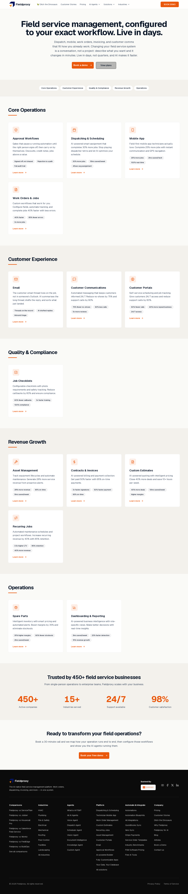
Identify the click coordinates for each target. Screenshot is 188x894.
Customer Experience (72, 88)
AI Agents (93, 4)
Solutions (108, 4)
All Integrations (131, 820)
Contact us (159, 850)
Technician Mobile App (106, 815)
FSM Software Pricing (134, 850)
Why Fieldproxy (161, 825)
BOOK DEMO (169, 4)
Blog (156, 835)
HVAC (40, 810)
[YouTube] (162, 785)
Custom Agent (73, 850)
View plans (106, 65)
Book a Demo (160, 845)
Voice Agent (72, 820)
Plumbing (42, 815)
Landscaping (44, 850)
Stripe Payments (132, 835)
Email (98, 845)
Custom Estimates (104, 825)
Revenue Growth (122, 88)
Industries (122, 4)
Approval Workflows (105, 850)
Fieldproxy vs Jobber (18, 815)
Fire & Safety (44, 820)
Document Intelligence (77, 840)
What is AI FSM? (74, 810)
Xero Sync (129, 830)
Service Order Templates (136, 840)
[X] (172, 785)
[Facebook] (167, 785)
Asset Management (104, 835)
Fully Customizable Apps (107, 860)
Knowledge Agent (75, 845)
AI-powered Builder (104, 855)
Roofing (41, 835)
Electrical (42, 825)
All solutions (101, 869)
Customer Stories (69, 4)
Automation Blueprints (135, 815)
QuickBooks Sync (133, 825)
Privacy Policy (154, 884)
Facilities (42, 845)
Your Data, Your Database (107, 864)
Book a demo (80, 65)
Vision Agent (72, 835)
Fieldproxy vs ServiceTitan (20, 810)
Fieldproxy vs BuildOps (19, 846)
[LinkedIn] (177, 785)
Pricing (83, 4)
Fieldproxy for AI (161, 830)
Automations (131, 810)
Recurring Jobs (103, 830)
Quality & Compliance (99, 88)
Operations (141, 88)
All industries (44, 855)
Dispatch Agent (74, 825)
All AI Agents (72, 815)
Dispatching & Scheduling (107, 810)
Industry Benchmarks (134, 845)
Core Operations (49, 88)
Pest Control (43, 840)
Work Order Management (107, 820)
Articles (157, 840)
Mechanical (43, 830)
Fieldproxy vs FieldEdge (19, 841)
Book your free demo (92, 755)
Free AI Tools (131, 855)
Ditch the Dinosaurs (47, 4)
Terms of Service (171, 884)
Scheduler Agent (74, 830)
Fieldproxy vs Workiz (18, 836)
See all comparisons (18, 851)
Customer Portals (104, 840)
